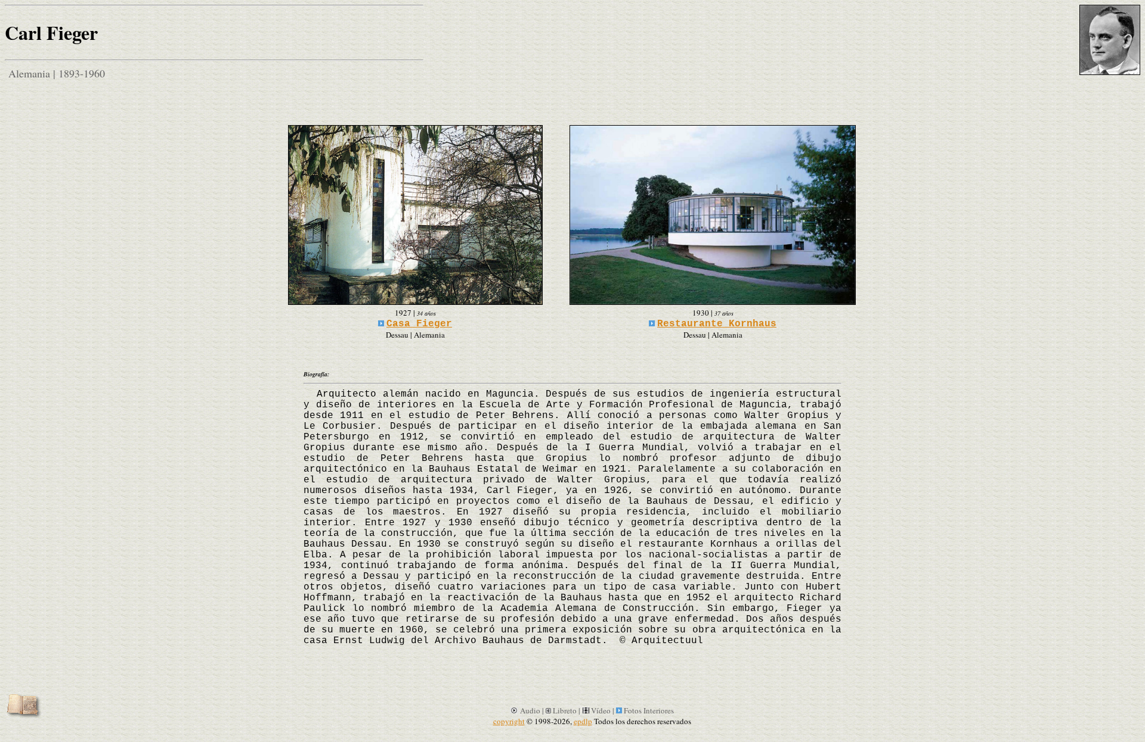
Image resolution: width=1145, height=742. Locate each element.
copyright (509, 721)
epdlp (583, 721)
